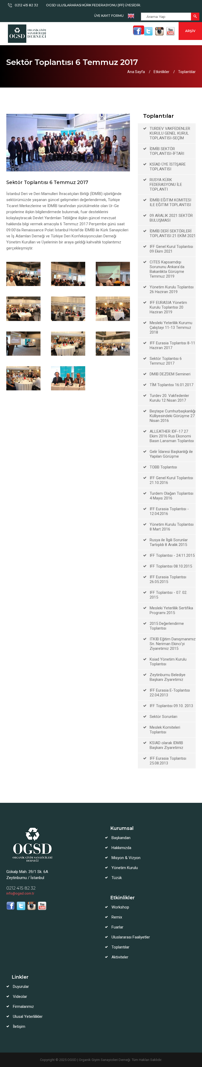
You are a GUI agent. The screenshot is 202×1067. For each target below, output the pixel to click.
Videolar (20, 996)
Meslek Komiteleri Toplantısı (165, 729)
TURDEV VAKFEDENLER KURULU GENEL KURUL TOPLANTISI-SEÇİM (170, 133)
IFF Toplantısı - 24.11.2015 (172, 555)
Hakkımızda (121, 847)
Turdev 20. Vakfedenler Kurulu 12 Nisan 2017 (169, 398)
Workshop (120, 907)
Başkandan (121, 837)
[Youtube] (170, 31)
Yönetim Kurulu (125, 867)
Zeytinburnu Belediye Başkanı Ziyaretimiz (167, 677)
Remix (117, 917)
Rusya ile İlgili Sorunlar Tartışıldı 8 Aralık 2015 (169, 542)
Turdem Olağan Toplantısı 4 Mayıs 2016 (171, 496)
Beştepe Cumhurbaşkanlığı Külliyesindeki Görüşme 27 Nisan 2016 (172, 416)
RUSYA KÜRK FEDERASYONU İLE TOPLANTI (166, 184)
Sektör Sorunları (163, 716)
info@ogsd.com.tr (20, 893)
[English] (131, 16)
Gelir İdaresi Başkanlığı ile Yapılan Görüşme (171, 454)
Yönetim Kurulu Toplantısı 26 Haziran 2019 (172, 289)
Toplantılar (187, 72)
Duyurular (21, 986)
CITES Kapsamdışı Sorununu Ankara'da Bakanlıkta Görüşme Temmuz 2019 (167, 269)
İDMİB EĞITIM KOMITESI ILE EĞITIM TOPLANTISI (170, 202)
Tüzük (117, 877)
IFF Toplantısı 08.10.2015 (171, 566)
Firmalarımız (23, 1006)
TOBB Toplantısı (163, 467)
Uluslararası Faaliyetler (131, 937)
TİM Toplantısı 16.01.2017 (171, 384)
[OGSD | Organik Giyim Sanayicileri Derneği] (28, 33)
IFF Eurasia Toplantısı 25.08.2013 (168, 760)
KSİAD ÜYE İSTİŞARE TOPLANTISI (168, 166)
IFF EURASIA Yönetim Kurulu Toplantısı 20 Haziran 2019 (168, 307)
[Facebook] (137, 31)
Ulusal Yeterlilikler (28, 1016)
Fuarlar (117, 927)
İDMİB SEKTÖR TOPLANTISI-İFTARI (167, 151)
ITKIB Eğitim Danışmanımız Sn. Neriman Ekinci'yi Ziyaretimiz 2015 (173, 644)
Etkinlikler (161, 72)
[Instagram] (159, 31)
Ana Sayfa (136, 72)
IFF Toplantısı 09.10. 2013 (171, 705)
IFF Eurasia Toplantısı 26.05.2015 (168, 579)
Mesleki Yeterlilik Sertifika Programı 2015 (171, 610)
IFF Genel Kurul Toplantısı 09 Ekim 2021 (171, 249)
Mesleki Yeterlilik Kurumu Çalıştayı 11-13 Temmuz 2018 (171, 327)
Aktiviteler (120, 957)
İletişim (19, 1026)
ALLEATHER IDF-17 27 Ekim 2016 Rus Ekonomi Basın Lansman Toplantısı (172, 436)
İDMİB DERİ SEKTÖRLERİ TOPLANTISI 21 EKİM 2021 (173, 233)
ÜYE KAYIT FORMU (109, 16)
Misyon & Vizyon (126, 857)
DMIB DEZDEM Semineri (170, 374)
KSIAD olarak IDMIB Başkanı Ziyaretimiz (166, 745)
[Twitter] (148, 31)
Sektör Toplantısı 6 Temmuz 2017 (166, 361)
